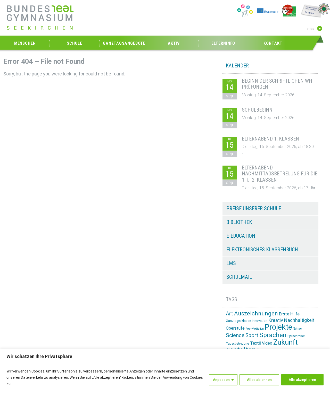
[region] (165, 372)
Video (267, 343)
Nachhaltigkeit (299, 320)
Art (229, 313)
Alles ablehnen (259, 380)
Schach (298, 328)
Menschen (25, 43)
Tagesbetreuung (237, 343)
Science (235, 335)
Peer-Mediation (255, 328)
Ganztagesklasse (238, 321)
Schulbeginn (257, 110)
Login (310, 29)
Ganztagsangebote (124, 43)
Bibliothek (239, 222)
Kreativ (275, 320)
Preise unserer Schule (253, 208)
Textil (255, 343)
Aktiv (174, 43)
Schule (74, 43)
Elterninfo (223, 43)
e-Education (240, 236)
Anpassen (221, 380)
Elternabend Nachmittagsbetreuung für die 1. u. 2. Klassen (279, 174)
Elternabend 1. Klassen (270, 139)
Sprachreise (296, 336)
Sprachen (272, 335)
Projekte (278, 327)
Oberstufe (235, 328)
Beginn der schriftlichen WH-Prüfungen (278, 84)
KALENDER (237, 66)
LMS (231, 263)
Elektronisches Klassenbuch (262, 249)
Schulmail (239, 277)
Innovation (259, 321)
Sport (251, 335)
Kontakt (272, 43)
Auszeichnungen (256, 313)
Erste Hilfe (289, 313)
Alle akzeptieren (302, 380)
